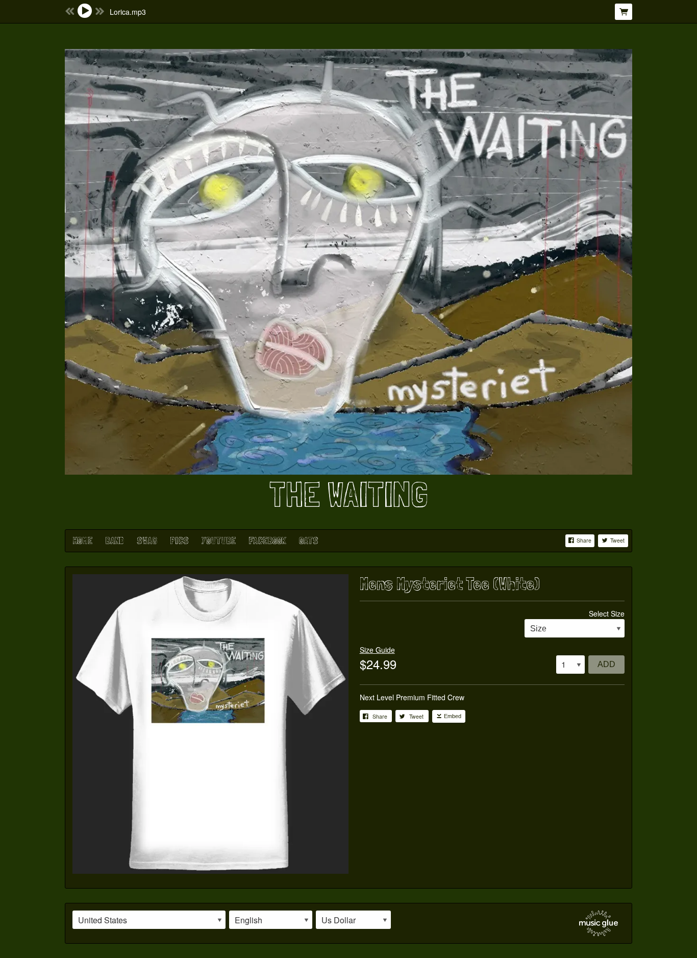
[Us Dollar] (353, 920)
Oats (308, 540)
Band (114, 540)
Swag (147, 540)
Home (82, 540)
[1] (570, 664)
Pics (179, 540)
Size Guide (377, 650)
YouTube (219, 540)
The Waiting (348, 494)
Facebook (267, 540)
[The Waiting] (348, 260)
